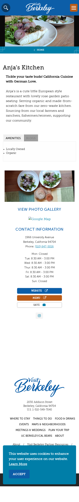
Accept (19, 474)
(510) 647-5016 (44, 246)
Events (24, 424)
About (59, 436)
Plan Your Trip (59, 430)
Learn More (18, 464)
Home (40, 50)
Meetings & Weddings (31, 430)
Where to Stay (20, 419)
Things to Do (42, 419)
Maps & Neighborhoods (49, 424)
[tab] (13, 137)
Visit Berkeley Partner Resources (47, 444)
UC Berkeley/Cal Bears (36, 436)
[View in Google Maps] (39, 219)
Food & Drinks (65, 419)
